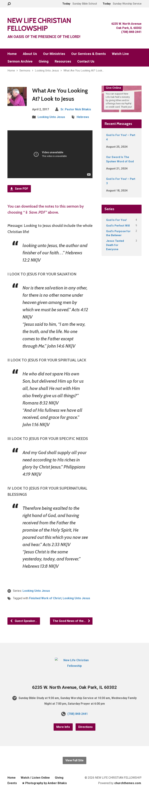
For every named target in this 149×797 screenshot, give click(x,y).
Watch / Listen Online (35, 777)
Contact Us (85, 61)
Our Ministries (54, 53)
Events (12, 783)
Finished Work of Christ (45, 598)
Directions (85, 727)
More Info (63, 727)
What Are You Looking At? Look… (83, 70)
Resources (63, 61)
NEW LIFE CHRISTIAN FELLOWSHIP (39, 24)
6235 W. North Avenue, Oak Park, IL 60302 (74, 687)
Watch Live (120, 53)
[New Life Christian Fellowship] (74, 666)
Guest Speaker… (25, 621)
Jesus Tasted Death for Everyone (115, 245)
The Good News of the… (69, 621)
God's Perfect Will (118, 225)
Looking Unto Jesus (47, 70)
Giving (44, 61)
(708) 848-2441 (77, 714)
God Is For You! (116, 220)
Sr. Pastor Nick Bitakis (76, 109)
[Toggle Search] (9, 4)
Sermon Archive (20, 61)
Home (12, 53)
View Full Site (74, 760)
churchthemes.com (127, 783)
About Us (30, 53)
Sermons (24, 70)
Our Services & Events (88, 53)
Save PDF (21, 188)
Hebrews (83, 117)
